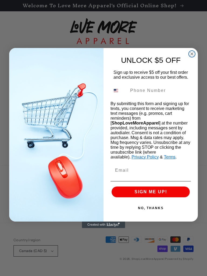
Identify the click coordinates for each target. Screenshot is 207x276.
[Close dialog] (192, 54)
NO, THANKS (151, 208)
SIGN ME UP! (150, 191)
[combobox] (119, 90)
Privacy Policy (145, 157)
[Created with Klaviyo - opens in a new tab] (103, 225)
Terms (169, 157)
